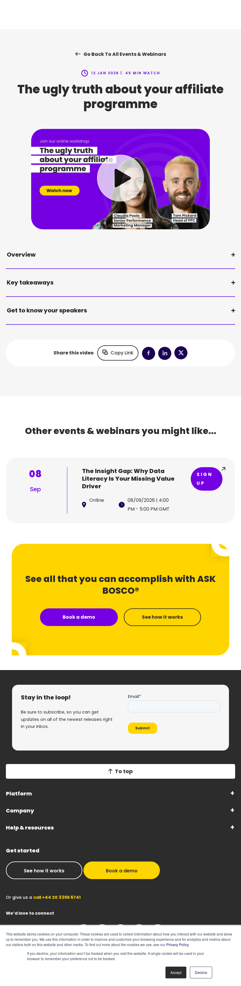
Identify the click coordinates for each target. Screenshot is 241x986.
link (120, 490)
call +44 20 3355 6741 (57, 897)
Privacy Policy (177, 944)
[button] (120, 178)
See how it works (44, 870)
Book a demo (122, 870)
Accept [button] (175, 972)
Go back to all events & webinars (124, 54)
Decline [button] (201, 972)
